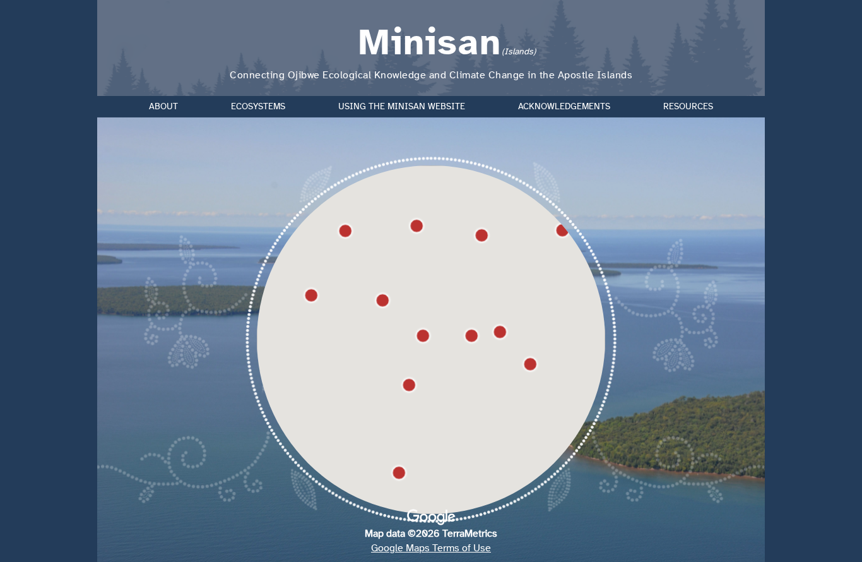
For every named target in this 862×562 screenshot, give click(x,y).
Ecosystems (258, 107)
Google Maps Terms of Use (431, 548)
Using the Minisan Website (401, 107)
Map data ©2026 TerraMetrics (431, 533)
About (163, 107)
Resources (688, 107)
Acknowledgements (564, 107)
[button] (530, 364)
